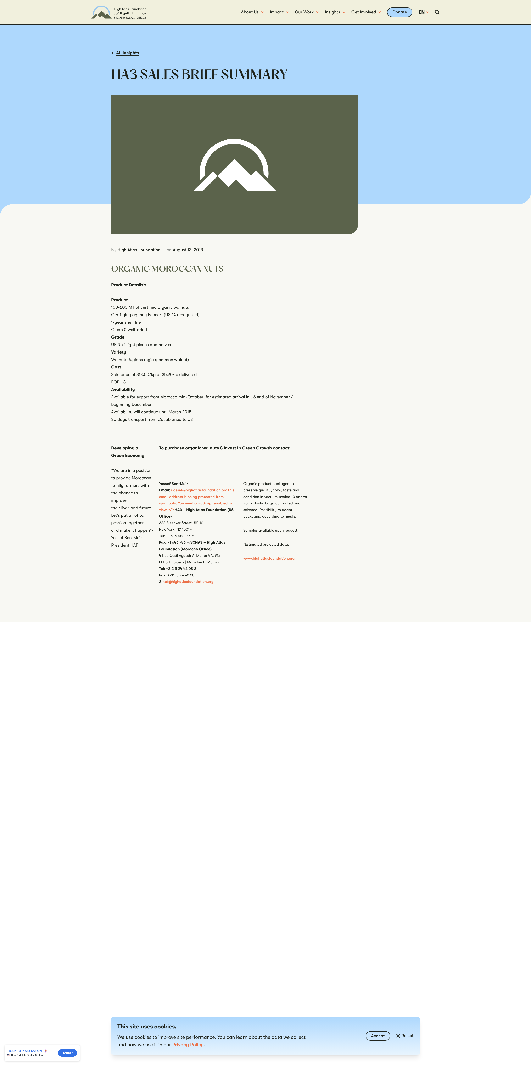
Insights (332, 12)
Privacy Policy (188, 1044)
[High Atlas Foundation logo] (118, 12)
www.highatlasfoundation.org (269, 558)
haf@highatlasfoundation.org (188, 581)
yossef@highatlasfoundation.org (199, 490)
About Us (250, 12)
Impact (277, 12)
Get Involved (363, 12)
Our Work (304, 12)
